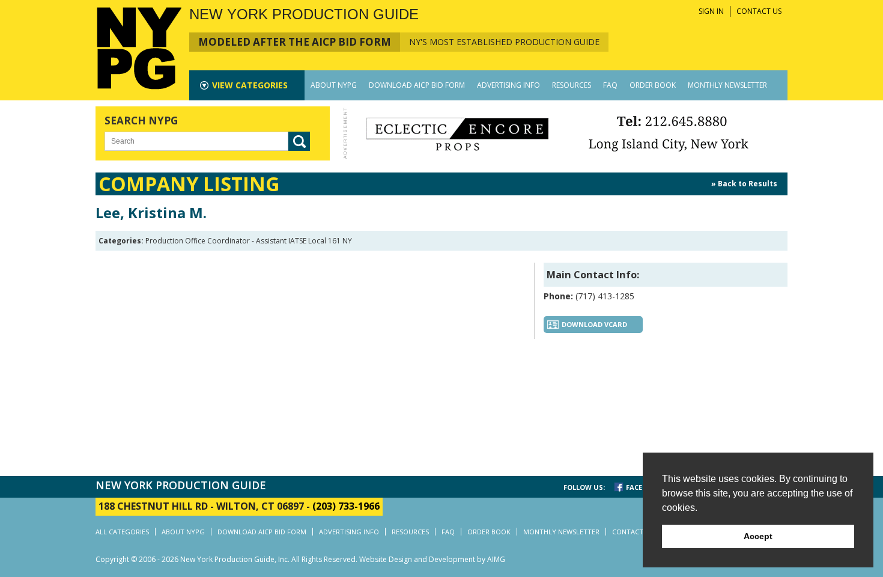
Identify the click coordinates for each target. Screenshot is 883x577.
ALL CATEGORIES (122, 531)
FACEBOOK (643, 487)
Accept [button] (758, 536)
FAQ (610, 85)
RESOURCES (571, 85)
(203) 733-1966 (346, 506)
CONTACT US (758, 11)
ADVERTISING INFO (508, 85)
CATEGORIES (250, 85)
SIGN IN (711, 11)
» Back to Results (744, 184)
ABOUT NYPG (334, 85)
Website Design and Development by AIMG (432, 559)
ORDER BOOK (653, 85)
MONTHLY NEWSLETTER (727, 85)
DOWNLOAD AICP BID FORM (417, 85)
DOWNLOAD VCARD (594, 324)
